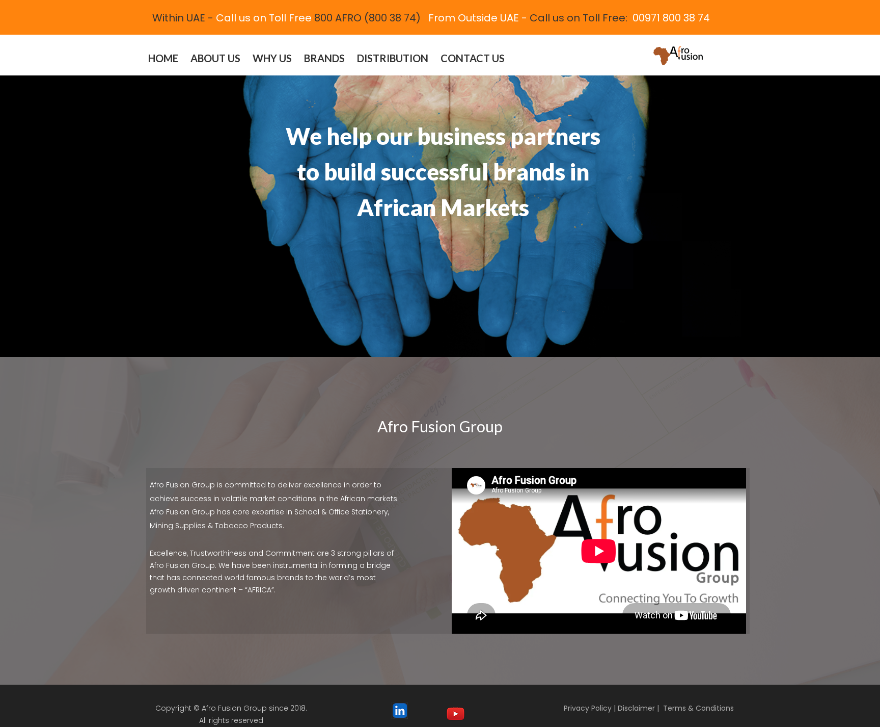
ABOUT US (215, 58)
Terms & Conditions (698, 708)
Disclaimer (636, 708)
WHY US (272, 58)
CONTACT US (473, 58)
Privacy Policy (588, 708)
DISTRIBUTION (392, 58)
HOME (163, 58)
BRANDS (324, 58)
